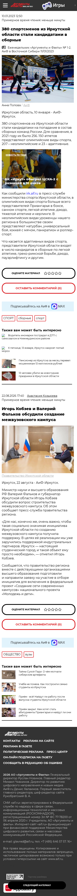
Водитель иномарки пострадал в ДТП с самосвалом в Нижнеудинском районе (29, 337)
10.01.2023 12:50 (12, 16)
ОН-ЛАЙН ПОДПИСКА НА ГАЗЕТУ (27, 757)
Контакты (11, 741)
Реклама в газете (17, 746)
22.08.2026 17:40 (13, 396)
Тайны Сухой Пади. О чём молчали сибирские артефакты (40, 673)
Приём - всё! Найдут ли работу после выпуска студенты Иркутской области (42, 698)
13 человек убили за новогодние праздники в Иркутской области (39, 374)
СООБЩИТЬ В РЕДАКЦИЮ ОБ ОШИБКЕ (32, 763)
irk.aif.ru (32, 193)
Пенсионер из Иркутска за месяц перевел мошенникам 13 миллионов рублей (44, 362)
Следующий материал (37, 885)
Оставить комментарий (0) (39, 288)
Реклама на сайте (38, 741)
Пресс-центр (57, 752)
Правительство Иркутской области (28, 475)
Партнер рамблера (37, 877)
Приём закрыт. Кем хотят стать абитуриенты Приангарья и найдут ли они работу (45, 712)
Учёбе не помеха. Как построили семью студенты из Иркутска (43, 686)
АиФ (26, 105)
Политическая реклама (23, 752)
